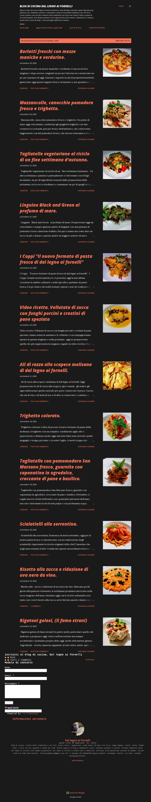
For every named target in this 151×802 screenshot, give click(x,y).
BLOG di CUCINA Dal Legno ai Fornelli (46, 6)
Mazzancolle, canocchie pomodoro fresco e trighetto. (56, 105)
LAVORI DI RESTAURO (97, 28)
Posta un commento (39, 88)
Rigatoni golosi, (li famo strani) (53, 620)
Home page (24, 28)
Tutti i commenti (20, 660)
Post (12, 657)
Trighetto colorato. (40, 416)
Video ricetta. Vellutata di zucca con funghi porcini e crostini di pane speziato (54, 313)
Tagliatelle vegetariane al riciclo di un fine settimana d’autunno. (55, 157)
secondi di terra (75, 28)
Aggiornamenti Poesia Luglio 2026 (49, 28)
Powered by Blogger (77, 793)
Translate (32, 713)
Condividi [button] (24, 88)
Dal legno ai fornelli (77, 740)
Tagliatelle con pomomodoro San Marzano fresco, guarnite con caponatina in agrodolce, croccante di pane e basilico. (55, 470)
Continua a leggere (86, 88)
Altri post (90, 660)
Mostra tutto (123, 41)
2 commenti (36, 606)
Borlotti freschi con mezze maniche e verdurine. (48, 54)
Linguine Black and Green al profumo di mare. (50, 208)
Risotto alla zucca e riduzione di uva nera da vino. (54, 572)
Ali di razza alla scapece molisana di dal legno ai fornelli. (56, 367)
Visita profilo (77, 761)
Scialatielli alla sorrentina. (48, 524)
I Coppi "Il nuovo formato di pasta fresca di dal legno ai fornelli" (56, 259)
